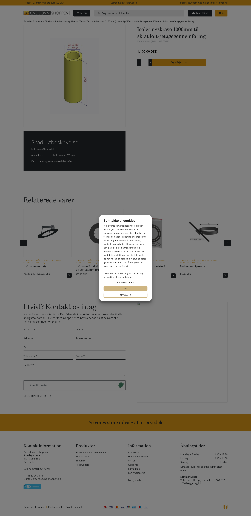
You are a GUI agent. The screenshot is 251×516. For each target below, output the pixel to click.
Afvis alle (125, 295)
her (131, 277)
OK (125, 288)
